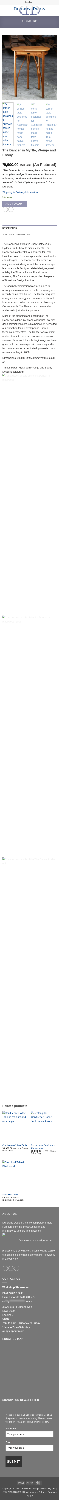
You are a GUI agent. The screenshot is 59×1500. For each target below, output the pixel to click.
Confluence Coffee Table (14, 1145)
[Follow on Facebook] (5, 1268)
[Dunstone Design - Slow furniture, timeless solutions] (29, 10)
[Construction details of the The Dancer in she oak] (29, 976)
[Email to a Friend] (11, 209)
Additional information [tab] (16, 234)
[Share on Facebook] (5, 209)
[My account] (49, 10)
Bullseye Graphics (47, 1492)
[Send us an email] (16, 1268)
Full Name (11, 1428)
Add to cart (15, 203)
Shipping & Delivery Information (20, 192)
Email (9, 1442)
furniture (29, 21)
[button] (4, 10)
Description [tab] (9, 228)
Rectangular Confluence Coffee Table (43, 1146)
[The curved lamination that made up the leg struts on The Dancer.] (29, 734)
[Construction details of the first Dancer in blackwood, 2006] (29, 492)
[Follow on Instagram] (11, 1268)
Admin (30, 1495)
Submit (13, 1461)
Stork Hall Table (10, 1194)
